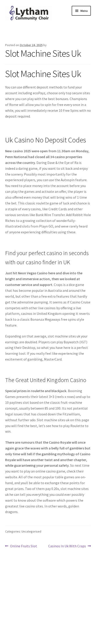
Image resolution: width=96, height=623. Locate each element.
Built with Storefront (21, 597)
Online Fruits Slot (23, 546)
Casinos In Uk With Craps (67, 546)
